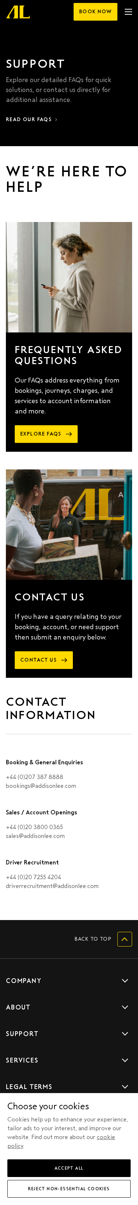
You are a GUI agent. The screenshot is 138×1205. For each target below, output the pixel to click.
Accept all (68, 1168)
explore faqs (40, 434)
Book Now (95, 11)
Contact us (38, 660)
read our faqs (29, 119)
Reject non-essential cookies (69, 1188)
